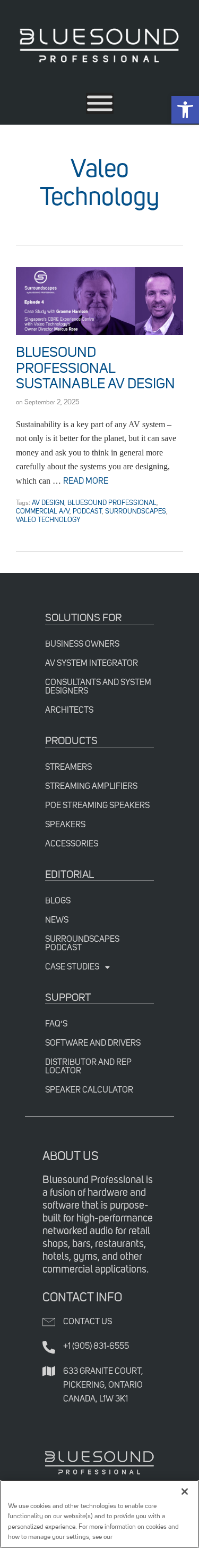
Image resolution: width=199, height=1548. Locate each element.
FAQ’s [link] (56, 1024)
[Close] (184, 1491)
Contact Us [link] (87, 1322)
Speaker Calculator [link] (89, 1090)
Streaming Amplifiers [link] (91, 787)
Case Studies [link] (72, 967)
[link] (185, 110)
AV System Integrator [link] (91, 663)
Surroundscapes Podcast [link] (82, 943)
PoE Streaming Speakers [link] (97, 806)
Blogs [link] (58, 901)
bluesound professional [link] (112, 503)
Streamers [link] (68, 767)
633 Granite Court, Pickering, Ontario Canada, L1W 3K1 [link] (103, 1385)
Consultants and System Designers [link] (98, 687)
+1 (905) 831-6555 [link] (96, 1346)
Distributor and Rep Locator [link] (88, 1067)
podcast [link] (87, 511)
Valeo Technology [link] (48, 520)
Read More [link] (85, 481)
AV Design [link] (48, 503)
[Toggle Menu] (100, 103)
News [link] (56, 920)
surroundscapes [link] (135, 511)
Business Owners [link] (82, 644)
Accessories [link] (71, 844)
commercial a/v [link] (43, 511)
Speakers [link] (65, 825)
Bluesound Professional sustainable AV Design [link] (95, 369)
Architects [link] (69, 710)
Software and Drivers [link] (93, 1043)
